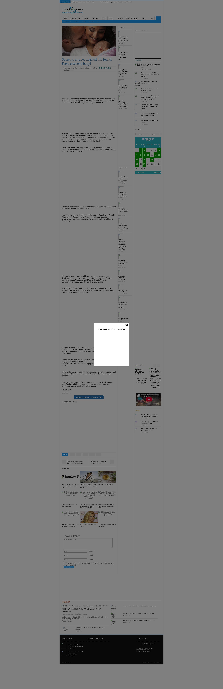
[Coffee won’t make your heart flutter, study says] (70, 497)
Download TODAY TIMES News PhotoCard (89, 397)
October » (157, 172)
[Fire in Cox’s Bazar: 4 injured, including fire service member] (121, 97)
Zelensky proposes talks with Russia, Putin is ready (149, 422)
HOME (65, 18)
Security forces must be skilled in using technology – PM (123, 72)
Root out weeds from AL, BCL (122, 291)
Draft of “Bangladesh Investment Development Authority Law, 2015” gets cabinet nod (122, 244)
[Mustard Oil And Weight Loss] (107, 477)
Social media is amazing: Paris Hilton (88, 525)
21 (137, 164)
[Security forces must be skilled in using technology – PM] (121, 66)
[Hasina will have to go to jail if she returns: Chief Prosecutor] (121, 33)
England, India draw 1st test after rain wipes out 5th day (138, 613)
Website (92, 560)
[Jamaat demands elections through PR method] (141, 372)
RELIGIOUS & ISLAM (132, 18)
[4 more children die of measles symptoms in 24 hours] (121, 82)
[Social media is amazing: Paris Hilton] (89, 517)
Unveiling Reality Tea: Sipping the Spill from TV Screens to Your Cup (70, 486)
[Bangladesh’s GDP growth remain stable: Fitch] (121, 314)
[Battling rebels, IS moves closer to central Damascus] (121, 299)
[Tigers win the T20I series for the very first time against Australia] (65, 629)
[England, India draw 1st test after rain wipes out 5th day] (113, 615)
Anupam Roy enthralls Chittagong (121, 277)
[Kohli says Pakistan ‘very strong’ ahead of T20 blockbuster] (85, 606)
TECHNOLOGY (67, 22)
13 (159, 155)
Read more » (67, 621)
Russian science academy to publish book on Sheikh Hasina (122, 179)
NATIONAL (95, 18)
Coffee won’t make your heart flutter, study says (70, 505)
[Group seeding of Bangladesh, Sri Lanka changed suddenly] (113, 607)
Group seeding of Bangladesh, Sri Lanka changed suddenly (139, 606)
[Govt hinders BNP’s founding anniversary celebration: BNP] (121, 220)
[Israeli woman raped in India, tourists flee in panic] (137, 430)
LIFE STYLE (91, 22)
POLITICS (120, 18)
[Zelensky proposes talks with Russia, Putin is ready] (137, 423)
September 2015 (148, 140)
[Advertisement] (89, 84)
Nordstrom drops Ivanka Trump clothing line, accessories (70, 525)
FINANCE (86, 18)
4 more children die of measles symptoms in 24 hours (122, 88)
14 (137, 159)
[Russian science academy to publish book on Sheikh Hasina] (121, 173)
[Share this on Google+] (85, 454)
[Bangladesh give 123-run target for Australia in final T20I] (113, 622)
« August (140, 172)
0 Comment (69, 70)
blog (98, 22)
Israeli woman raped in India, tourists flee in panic (149, 429)
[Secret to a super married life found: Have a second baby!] (89, 41)
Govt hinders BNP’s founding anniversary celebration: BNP (123, 226)
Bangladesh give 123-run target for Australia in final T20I (138, 620)
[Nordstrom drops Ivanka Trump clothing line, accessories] (70, 517)
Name (91, 551)
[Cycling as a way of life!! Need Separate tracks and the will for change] (89, 477)
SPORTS (143, 18)
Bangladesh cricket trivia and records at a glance (123, 262)
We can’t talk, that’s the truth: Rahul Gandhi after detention (149, 415)
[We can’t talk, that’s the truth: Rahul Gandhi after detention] (137, 416)
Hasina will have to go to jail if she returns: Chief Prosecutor (98, 2)
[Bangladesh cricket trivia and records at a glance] (121, 256)
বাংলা (152, 18)
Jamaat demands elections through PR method (141, 382)
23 (144, 164)
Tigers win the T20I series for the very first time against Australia (90, 628)
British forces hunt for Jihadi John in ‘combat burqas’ (122, 195)
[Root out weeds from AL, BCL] (121, 286)
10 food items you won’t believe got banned (107, 525)
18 (152, 159)
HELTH (83, 22)
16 (144, 159)
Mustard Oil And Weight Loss (105, 484)
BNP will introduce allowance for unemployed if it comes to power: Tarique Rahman (155, 384)
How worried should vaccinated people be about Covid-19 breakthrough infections (88, 506)
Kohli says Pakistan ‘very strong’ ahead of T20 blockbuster (81, 610)
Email (91, 555)
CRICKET (66, 602)
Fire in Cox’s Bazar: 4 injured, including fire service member (122, 103)
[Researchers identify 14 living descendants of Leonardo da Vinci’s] (107, 497)
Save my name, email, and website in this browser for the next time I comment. (89, 564)
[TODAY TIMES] (72, 10)
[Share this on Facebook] (78, 454)
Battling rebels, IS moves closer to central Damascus (122, 305)
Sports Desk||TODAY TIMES (68, 614)
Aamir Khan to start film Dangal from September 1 (123, 210)
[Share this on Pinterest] (92, 454)
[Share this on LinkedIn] (98, 454)
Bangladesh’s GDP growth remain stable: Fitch (123, 319)
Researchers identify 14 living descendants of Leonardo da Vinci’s (106, 506)
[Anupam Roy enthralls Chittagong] (121, 272)
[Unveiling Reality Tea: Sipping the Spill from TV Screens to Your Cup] (70, 477)
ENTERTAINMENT (75, 18)
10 (148, 155)
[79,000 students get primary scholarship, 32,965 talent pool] (121, 49)
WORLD (104, 18)
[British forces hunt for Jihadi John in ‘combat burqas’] (121, 189)
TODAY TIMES (70, 68)
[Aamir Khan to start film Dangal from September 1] (121, 204)
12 (155, 155)
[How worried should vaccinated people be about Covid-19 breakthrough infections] (89, 497)
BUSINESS (76, 22)
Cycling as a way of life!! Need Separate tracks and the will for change (88, 486)
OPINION (111, 18)
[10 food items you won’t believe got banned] (107, 517)
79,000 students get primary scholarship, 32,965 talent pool (136, 2)
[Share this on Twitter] (72, 454)
